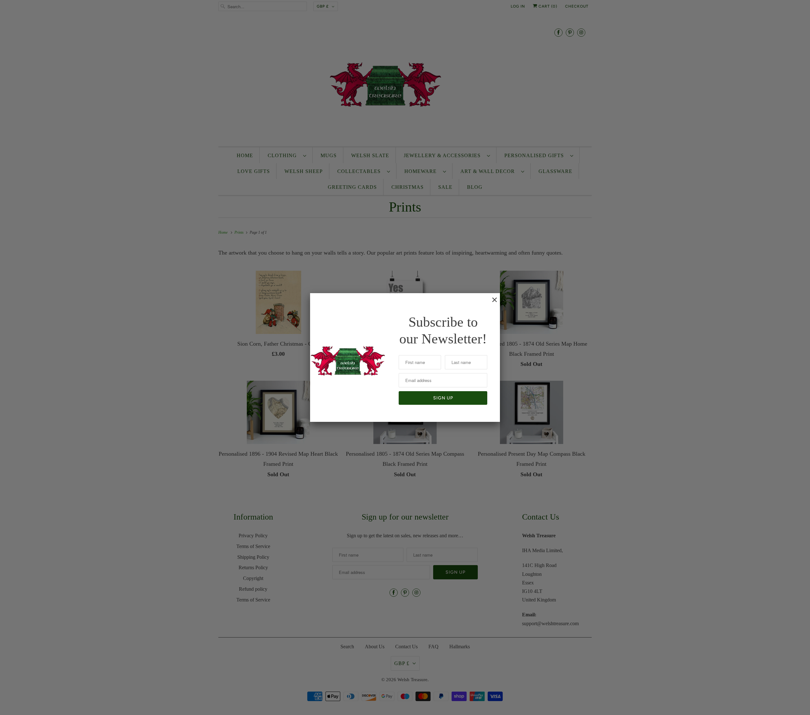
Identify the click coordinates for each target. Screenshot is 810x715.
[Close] (491, 303)
